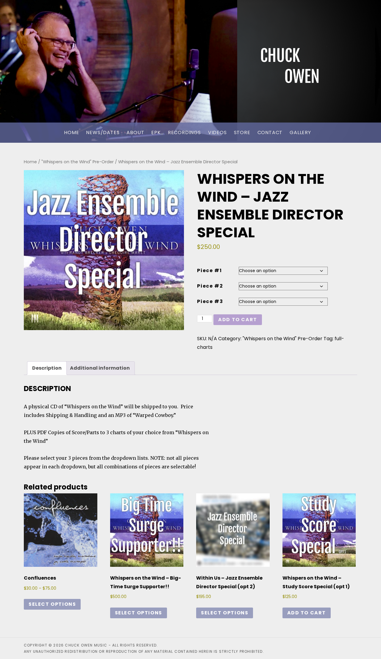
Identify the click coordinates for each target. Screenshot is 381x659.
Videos (217, 132)
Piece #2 (210, 286)
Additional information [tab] (100, 368)
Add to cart (237, 319)
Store (242, 132)
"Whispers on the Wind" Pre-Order (77, 162)
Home (71, 132)
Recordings (184, 132)
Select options (52, 604)
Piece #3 (210, 301)
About (135, 132)
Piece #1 (209, 270)
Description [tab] (47, 368)
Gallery (300, 132)
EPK (155, 132)
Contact (270, 132)
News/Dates (102, 132)
